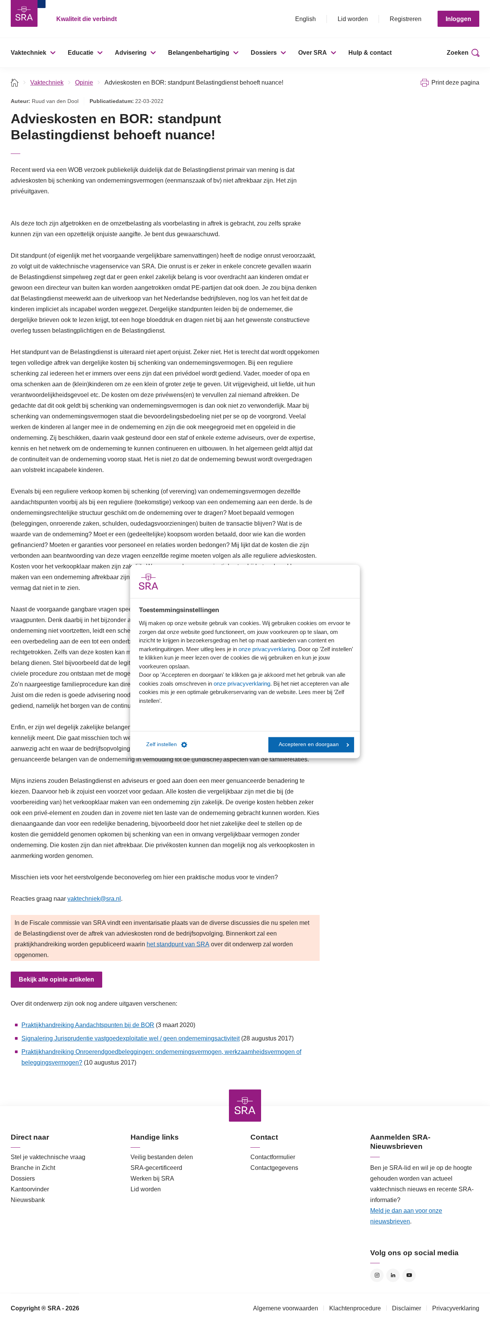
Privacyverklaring (455, 1308)
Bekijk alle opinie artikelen (56, 979)
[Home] (15, 82)
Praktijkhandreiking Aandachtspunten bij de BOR (87, 1025)
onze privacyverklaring (266, 649)
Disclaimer (406, 1308)
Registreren (405, 19)
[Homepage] (24, 13)
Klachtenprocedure (355, 1308)
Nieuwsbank (28, 1200)
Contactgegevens (274, 1168)
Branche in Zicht (33, 1168)
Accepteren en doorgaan (309, 745)
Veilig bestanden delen (162, 1157)
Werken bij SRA (152, 1178)
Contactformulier (272, 1157)
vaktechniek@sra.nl (94, 898)
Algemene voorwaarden (285, 1308)
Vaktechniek (28, 52)
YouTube (409, 1275)
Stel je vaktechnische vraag (48, 1157)
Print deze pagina (455, 82)
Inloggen (458, 19)
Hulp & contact (370, 52)
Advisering (131, 52)
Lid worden (353, 19)
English (305, 19)
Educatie (80, 52)
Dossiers (264, 52)
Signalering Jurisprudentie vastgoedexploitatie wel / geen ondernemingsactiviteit (130, 1038)
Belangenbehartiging (198, 52)
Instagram (377, 1275)
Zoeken (458, 52)
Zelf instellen (161, 745)
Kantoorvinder (30, 1189)
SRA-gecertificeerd (156, 1168)
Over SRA (312, 52)
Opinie (84, 82)
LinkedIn (393, 1275)
